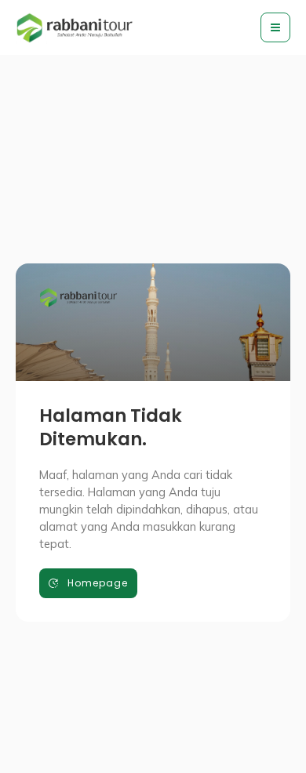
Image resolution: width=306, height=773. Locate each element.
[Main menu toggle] (275, 27)
